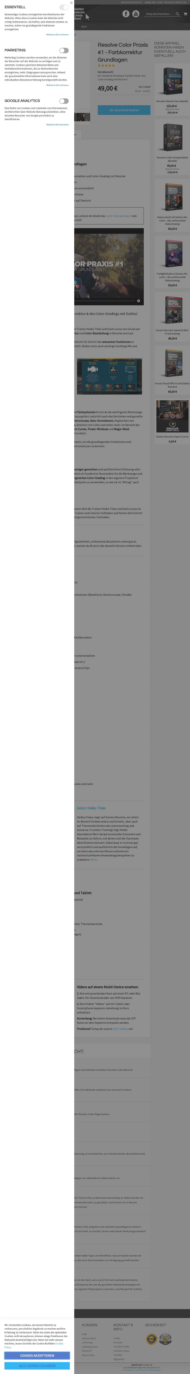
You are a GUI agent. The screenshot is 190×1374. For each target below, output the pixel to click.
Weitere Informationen (57, 34)
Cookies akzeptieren (37, 1355)
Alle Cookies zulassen (37, 1366)
